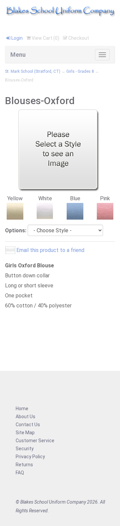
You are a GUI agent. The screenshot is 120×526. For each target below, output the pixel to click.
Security (25, 448)
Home (22, 408)
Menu (18, 54)
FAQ (20, 472)
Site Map (25, 432)
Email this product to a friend (50, 250)
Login (16, 38)
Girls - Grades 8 (80, 71)
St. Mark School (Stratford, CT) (32, 71)
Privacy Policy (30, 456)
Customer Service (35, 440)
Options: (15, 230)
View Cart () (45, 38)
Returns (24, 464)
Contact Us (28, 424)
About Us (25, 416)
